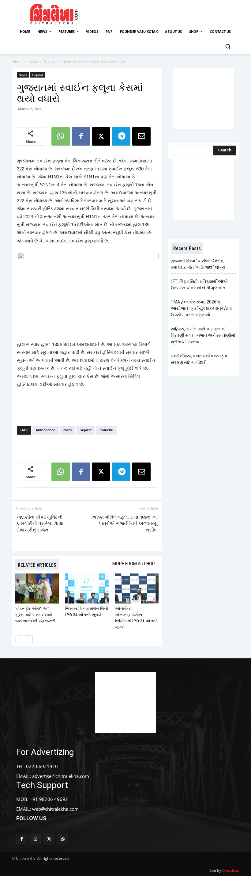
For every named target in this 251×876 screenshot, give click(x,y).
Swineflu (106, 430)
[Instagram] (35, 839)
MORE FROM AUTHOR (133, 563)
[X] (101, 136)
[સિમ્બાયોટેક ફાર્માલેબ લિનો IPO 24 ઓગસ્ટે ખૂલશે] (87, 588)
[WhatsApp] (60, 136)
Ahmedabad (45, 430)
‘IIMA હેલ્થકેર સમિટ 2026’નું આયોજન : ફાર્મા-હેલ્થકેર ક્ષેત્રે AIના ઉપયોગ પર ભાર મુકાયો (201, 308)
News (33, 61)
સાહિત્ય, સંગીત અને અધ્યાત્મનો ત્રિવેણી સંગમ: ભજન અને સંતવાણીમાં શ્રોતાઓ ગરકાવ (203, 335)
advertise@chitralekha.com (60, 776)
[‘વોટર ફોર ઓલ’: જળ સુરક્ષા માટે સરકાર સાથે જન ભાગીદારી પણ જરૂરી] (37, 588)
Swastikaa (230, 870)
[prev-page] (19, 639)
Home (17, 61)
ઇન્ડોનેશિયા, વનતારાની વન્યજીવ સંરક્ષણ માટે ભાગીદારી (199, 359)
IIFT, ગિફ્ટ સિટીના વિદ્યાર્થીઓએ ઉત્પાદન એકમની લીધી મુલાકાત (199, 284)
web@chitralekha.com (55, 809)
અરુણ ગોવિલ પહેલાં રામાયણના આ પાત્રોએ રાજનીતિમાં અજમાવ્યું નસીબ (125, 523)
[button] (227, 46)
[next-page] (29, 639)
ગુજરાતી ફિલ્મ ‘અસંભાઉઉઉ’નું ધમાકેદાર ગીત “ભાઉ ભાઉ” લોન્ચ (198, 264)
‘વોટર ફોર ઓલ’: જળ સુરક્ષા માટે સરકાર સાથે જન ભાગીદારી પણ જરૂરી (35, 614)
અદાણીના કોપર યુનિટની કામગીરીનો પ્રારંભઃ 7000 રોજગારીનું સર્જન (39, 523)
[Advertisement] (172, 13)
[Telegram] (121, 136)
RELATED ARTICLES (37, 564)
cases (67, 430)
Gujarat (50, 61)
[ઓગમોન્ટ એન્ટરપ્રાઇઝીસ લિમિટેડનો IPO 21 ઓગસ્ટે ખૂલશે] (137, 588)
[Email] (141, 136)
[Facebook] (81, 136)
